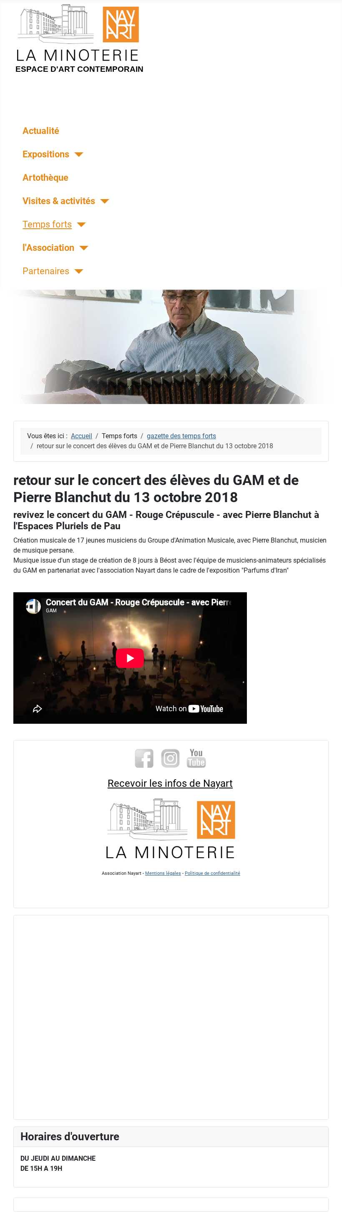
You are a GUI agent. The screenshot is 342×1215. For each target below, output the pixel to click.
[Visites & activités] (102, 201)
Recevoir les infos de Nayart (170, 783)
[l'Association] (81, 248)
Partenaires (46, 270)
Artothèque (45, 177)
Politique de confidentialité (212, 873)
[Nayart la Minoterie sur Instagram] (170, 757)
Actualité (41, 130)
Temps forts (47, 224)
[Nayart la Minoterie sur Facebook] (144, 757)
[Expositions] (76, 154)
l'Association (48, 247)
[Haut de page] (327, 1199)
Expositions (46, 154)
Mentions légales (163, 873)
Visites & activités (59, 200)
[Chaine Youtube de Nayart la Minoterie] (197, 757)
